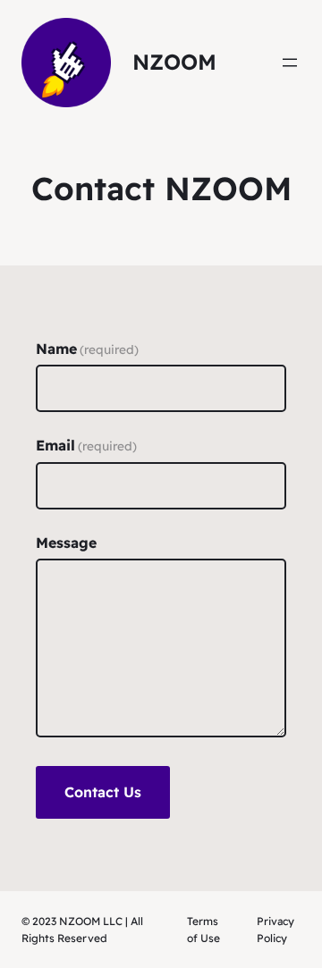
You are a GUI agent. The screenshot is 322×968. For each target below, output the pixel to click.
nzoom (174, 61)
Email (86, 445)
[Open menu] (290, 62)
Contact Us (102, 792)
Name (87, 349)
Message (66, 542)
